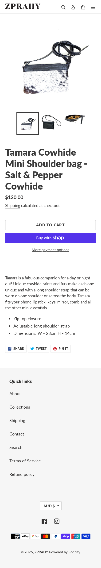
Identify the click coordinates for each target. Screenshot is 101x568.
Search (15, 447)
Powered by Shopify (64, 552)
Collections (19, 407)
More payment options (50, 249)
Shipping (12, 205)
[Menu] (93, 6)
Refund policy (22, 474)
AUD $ (49, 505)
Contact (16, 433)
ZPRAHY (41, 552)
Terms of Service (25, 460)
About (15, 393)
